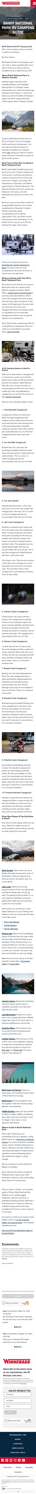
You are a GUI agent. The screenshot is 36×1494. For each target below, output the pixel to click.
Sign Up (10, 1412)
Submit (18, 1296)
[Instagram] (15, 1461)
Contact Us (18, 1472)
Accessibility (29, 1467)
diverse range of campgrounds (19, 293)
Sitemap (18, 1467)
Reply (18, 1327)
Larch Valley (14, 964)
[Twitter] (7, 1461)
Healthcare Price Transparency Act (18, 1477)
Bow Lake (6, 1050)
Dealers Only (18, 1452)
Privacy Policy (23, 1383)
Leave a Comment (7, 1263)
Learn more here (13, 332)
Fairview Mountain (11, 929)
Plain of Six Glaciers (11, 922)
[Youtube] (11, 1461)
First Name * (10, 1394)
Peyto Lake (18, 1050)
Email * (8, 1406)
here (8, 153)
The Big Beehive (10, 925)
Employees (18, 1448)
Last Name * (10, 1400)
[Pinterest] (19, 1461)
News (18, 1439)
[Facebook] (3, 1461)
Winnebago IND (18, 1435)
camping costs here (13, 397)
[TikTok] (23, 1461)
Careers (18, 1444)
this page (4, 1258)
